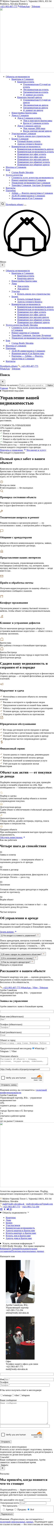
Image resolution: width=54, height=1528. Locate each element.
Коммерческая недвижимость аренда (35, 149)
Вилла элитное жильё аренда (37, 131)
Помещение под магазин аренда (33, 159)
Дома (14, 283)
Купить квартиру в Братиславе (21, 1233)
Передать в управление (11, 450)
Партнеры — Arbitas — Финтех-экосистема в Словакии (27, 357)
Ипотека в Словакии (16, 167)
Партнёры (11, 190)
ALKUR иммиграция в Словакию (28, 195)
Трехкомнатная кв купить (35, 92)
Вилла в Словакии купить (36, 123)
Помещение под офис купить (31, 154)
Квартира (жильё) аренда (29, 97)
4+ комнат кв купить (33, 94)
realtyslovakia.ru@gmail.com (39, 1204)
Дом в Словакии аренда (29, 126)
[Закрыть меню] (2, 265)
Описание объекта (9, 1056)
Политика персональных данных (28, 1251)
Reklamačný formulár (10, 1248)
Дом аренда (23, 289)
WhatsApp (25, 6)
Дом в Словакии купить (29, 118)
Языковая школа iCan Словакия (27, 198)
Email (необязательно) (10, 1032)
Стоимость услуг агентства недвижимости (33, 177)
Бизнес (15, 296)
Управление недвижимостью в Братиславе (32, 338)
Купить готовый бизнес (29, 299)
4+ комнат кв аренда (33, 110)
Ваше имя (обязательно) (11, 1016)
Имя (2, 1379)
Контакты (10, 188)
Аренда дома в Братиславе (19, 1238)
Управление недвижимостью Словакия (31, 183)
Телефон (4, 1382)
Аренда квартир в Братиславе (20, 1230)
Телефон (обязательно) (11, 1024)
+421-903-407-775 (8, 6)
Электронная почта (9, 1503)
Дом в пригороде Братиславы (37, 120)
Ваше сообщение (8, 1400)
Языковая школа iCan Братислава (28, 353)
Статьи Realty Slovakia (22, 172)
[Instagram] (1, 1210)
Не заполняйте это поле (11, 1500)
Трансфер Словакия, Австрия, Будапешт (31, 185)
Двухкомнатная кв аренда (35, 105)
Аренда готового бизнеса (29, 144)
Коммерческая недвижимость (26, 146)
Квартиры (11, 1217)
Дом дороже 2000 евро (34, 128)
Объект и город (7, 1040)
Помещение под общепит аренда (33, 164)
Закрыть (4, 1465)
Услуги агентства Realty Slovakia (22, 325)
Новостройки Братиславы (24, 113)
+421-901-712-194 (30, 1206)
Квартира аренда (25, 278)
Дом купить (23, 286)
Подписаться (7, 1514)
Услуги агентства (14, 175)
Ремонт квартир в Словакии (25, 333)
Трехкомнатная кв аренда (35, 107)
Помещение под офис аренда (31, 157)
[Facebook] (4, 1210)
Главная (4, 388)
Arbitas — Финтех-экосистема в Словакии (32, 193)
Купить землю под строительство (33, 136)
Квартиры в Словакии (23, 79)
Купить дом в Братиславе (18, 1235)
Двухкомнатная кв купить (36, 89)
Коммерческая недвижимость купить (35, 151)
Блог (8, 170)
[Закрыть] (2, 1468)
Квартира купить (25, 82)
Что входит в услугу (36, 450)
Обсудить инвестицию (11, 837)
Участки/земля (13, 1225)
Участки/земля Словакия (24, 133)
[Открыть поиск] (2, 204)
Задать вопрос (7, 932)
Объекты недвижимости (18, 76)
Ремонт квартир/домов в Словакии (29, 180)
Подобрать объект (14, 204)
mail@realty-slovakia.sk (13, 1204)
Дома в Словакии (20, 115)
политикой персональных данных (16, 1522)
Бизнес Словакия (20, 138)
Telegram (36, 6)
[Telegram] (8, 1210)
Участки (16, 291)
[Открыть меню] (25, 205)
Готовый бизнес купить (28, 141)
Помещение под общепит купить (33, 162)
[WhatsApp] (11, 1210)
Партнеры (11, 348)
